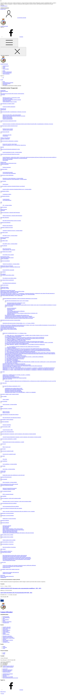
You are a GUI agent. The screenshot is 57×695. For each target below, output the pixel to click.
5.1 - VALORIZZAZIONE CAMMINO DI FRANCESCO (15, 355)
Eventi (4, 653)
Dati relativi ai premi (4, 232)
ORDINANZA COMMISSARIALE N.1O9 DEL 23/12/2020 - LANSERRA (16, 374)
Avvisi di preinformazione (11, 308)
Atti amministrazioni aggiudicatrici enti (7, 327)
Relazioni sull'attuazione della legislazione (10, 530)
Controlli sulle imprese (4, 287)
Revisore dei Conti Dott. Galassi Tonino (10, 144)
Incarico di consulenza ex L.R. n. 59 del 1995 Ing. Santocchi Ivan (14, 145)
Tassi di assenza (3, 181)
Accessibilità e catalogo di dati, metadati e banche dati (9, 569)
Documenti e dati (6, 622)
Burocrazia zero (3, 108)
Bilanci (1, 406)
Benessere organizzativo (4, 237)
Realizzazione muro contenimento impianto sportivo (14, 389)
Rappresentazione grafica (4, 256)
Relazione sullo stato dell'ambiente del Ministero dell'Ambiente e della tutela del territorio (18, 532)
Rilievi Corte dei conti (6, 446)
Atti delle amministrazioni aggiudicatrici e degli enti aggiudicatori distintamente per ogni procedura (20, 298)
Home (4, 81)
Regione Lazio (3, 9)
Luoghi (4, 652)
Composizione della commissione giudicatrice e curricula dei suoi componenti (18, 316)
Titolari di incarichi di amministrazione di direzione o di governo (14, 115)
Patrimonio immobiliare (4, 421)
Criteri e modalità (3, 396)
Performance (2, 210)
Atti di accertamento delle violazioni (9, 560)
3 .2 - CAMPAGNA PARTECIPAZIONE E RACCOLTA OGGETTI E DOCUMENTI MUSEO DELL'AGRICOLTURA (27, 348)
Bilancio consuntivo (6, 412)
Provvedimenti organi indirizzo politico (7, 275)
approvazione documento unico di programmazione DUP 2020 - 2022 (16, 592)
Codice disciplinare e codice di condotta (10, 101)
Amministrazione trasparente (8, 673)
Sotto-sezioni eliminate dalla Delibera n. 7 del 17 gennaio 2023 (11, 295)
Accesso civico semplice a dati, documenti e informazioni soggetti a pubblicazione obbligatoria (19, 565)
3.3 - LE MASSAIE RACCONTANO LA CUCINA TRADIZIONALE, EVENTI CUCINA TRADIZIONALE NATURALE (27, 349)
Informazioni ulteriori (11, 314)
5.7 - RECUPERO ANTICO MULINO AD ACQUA (14, 358)
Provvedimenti (3, 271)
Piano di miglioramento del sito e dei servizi (10, 677)
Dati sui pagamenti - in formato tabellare (10, 482)
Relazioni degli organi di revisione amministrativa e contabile (13, 441)
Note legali (5, 675)
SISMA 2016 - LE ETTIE (7, 378)
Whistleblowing (3, 577)
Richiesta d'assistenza (6, 671)
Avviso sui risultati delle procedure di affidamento (16, 311)
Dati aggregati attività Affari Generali (6, 257)
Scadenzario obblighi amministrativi (9, 106)
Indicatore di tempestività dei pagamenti (10, 488)
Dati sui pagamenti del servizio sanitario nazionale (9, 484)
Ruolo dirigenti (5, 160)
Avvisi (4, 648)
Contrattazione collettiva (4, 191)
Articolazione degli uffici (4, 131)
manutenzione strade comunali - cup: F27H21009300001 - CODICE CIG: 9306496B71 (20, 392)
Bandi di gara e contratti (4, 288)
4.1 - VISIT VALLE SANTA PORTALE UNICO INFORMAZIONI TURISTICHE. (20, 351)
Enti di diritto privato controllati (5, 251)
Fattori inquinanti (6, 527)
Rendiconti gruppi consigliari (8, 128)
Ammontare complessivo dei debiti (9, 489)
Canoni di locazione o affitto (5, 426)
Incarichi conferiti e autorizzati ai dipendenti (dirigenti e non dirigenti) (12, 186)
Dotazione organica (3, 169)
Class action (5, 459)
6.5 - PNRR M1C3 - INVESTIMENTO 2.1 (12, 360)
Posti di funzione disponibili (7, 159)
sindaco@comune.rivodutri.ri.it (8, 665)
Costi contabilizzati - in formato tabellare (10, 464)
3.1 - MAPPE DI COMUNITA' (10, 347)
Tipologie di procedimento (5, 260)
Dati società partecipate (7, 248)
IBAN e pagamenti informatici (5, 491)
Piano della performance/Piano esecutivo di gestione (12, 220)
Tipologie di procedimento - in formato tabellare (11, 263)
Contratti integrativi (6, 199)
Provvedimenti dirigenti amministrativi (9, 283)
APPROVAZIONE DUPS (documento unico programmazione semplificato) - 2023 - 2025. (20, 588)
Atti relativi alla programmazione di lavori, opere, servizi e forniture (16, 300)
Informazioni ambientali (4, 520)
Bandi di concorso (3, 207)
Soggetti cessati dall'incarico (8, 118)
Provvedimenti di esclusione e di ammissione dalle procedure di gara (17, 315)
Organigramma (5, 135)
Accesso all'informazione (7, 72)
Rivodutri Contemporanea (7, 71)
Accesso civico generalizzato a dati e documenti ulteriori (12, 566)
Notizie (4, 646)
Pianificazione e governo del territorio (7, 513)
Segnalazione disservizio (7, 670)
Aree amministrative (6, 617)
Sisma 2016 (2, 371)
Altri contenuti (3, 549)
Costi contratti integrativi (7, 200)
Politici (4, 620)
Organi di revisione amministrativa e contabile (8, 438)
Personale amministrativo (7, 621)
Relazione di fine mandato (7, 116)
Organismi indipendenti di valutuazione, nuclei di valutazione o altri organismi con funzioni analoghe (18, 433)
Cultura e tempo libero (7, 628)
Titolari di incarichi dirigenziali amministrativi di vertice (10, 149)
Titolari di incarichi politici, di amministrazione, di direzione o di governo (13, 111)
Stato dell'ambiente (6, 526)
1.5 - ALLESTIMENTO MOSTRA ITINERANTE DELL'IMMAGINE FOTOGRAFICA (23, 346)
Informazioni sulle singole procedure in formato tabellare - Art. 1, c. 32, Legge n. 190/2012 (19, 323)
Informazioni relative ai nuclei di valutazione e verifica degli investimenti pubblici (17, 501)
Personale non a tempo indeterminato (6, 175)
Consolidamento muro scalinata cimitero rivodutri (13, 388)
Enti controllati (3, 238)
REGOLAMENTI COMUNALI (6, 551)
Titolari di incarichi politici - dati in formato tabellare (12, 114)
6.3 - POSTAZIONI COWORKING (11, 359)
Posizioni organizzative (4, 164)
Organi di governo (6, 616)
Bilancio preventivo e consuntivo (6, 408)
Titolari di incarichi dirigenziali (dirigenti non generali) (9, 154)
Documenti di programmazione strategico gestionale (12, 99)
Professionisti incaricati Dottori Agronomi (7, 290)
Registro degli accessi (6, 567)
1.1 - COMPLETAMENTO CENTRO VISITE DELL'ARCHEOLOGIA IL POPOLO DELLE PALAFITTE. (24, 338)
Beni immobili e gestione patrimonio (6, 419)
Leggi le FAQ (5, 668)
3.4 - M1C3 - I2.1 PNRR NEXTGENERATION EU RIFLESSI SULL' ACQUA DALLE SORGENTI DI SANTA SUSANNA (28, 350)
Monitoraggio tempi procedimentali (6, 265)
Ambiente (4, 639)
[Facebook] (3, 77)
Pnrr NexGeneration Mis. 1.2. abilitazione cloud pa (12, 366)
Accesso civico (3, 562)
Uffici (4, 618)
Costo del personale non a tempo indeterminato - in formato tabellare (15, 179)
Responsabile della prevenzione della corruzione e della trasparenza (14, 556)
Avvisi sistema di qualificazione (12, 312)
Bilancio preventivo (6, 411)
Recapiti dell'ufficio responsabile (8, 269)
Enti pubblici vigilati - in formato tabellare (10, 243)
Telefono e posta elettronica (5, 137)
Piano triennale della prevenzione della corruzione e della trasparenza (15, 555)
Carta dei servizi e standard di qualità (6, 451)
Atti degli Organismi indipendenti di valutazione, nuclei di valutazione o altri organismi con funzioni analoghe (22, 436)
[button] (6, 65)
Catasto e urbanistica (6, 632)
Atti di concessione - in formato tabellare (10, 404)
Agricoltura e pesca (6, 642)
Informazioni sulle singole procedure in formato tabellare (10, 320)
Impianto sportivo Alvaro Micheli (8, 375)
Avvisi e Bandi (9, 310)
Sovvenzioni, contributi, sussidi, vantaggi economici (9, 394)
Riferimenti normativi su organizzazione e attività (11, 97)
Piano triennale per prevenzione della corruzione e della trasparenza (12, 93)
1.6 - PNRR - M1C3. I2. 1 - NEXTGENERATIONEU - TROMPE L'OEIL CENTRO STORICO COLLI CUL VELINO (26, 335)
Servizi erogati (3, 448)
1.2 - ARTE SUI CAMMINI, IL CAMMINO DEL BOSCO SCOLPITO (18, 339)
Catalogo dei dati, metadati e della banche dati (11, 572)
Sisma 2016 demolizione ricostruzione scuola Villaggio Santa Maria (14, 377)
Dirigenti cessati (3, 162)
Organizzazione (3, 109)
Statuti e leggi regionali (7, 100)
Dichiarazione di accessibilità (8, 676)
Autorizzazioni (5, 641)
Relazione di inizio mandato (7, 117)
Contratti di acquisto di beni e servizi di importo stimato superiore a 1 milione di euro (20, 317)
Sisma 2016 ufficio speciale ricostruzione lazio (11, 376)
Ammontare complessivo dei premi (6, 227)
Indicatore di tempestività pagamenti (6, 485)
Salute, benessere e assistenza (8, 640)
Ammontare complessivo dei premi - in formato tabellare (12, 230)
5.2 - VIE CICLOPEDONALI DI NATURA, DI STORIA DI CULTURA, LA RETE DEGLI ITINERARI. (24, 356)
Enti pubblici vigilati (4, 240)
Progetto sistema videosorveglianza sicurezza (8, 328)
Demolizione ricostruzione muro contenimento (13, 390)
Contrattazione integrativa (4, 196)
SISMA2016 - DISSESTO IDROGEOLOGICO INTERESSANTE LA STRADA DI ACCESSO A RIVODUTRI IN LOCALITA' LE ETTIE (30, 381)
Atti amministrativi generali (7, 98)
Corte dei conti (3, 443)
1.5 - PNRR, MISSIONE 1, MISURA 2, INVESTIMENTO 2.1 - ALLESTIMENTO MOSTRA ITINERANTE (25, 344)
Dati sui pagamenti (3, 479)
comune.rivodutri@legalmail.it (8, 666)
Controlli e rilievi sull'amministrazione (7, 431)
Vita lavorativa (5, 629)
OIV (1, 202)
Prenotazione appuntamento (7, 669)
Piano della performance (4, 217)
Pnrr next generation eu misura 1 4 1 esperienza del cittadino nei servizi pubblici (17, 364)
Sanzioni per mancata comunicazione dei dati (8, 120)
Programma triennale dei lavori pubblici (14, 303)
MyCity (2, 693)
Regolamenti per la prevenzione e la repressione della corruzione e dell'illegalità (17, 557)
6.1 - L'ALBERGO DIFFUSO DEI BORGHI (13, 336)
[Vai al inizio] (0, 598)
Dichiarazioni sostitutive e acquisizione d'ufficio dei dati (10, 266)
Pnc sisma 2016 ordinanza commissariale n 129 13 (11, 386)
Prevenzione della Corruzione (5, 552)
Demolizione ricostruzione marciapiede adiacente (13, 391)
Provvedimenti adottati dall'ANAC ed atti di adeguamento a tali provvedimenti (16, 559)
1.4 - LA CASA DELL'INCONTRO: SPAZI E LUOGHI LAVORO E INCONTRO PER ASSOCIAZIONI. (24, 341)
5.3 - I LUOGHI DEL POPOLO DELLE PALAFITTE (15, 357)
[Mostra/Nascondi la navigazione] (9, 42)
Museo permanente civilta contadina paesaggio (8, 329)
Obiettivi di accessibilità (7, 573)
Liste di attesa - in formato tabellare (9, 469)
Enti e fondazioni (6, 619)
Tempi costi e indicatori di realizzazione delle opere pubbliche (11, 508)
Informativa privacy (6, 674)
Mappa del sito (3, 691)
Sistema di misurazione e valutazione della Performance (10, 212)
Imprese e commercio (6, 630)
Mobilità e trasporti (6, 634)
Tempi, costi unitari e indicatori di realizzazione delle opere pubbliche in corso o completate (19, 511)
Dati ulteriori (2, 575)
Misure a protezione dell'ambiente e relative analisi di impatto (13, 529)
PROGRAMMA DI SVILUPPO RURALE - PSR (9, 292)
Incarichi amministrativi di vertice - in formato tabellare (12, 152)
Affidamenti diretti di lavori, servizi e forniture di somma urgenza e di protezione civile (22, 313)
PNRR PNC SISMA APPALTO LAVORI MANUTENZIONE (14, 363)
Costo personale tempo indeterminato (9, 173)
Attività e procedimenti (4, 258)
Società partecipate (3, 245)
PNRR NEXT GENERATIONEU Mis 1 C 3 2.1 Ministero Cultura (14, 333)
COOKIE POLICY (3, 5)
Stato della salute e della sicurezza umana (10, 531)
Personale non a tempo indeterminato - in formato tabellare (13, 178)
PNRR (4, 70)
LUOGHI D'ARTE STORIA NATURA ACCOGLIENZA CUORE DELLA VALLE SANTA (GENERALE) (24, 337)
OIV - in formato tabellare (7, 205)
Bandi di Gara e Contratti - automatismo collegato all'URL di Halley (12, 291)
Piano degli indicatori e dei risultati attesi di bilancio (9, 414)
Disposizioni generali (6, 83)
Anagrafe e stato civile (7, 627)
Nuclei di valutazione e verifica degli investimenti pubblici (10, 498)
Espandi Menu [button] (3, 90)
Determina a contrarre (11, 309)
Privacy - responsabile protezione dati (7, 576)
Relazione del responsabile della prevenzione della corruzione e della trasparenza (17, 558)
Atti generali (5, 84)
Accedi (1, 79)
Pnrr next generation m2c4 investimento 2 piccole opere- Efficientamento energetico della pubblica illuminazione (22, 365)
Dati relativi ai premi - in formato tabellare (10, 235)
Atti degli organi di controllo (8, 129)
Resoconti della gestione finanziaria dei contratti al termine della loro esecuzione (19, 318)
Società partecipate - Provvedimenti (9, 249)
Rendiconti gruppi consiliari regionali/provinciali (8, 125)
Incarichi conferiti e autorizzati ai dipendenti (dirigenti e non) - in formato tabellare (17, 189)
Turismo (4, 633)
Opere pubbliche (3, 496)
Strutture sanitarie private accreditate (6, 534)
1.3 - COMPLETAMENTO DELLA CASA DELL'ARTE (15, 340)
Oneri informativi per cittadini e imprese (7, 103)
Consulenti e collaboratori (4, 138)
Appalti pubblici (5, 631)
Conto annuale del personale (8, 172)
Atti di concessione (3, 401)
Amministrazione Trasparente (8, 82)
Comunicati (5, 647)
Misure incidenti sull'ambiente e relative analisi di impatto (13, 528)
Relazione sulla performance (5, 222)
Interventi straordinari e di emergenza (6, 541)
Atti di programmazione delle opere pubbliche (8, 503)
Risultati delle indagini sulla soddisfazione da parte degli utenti (13, 475)
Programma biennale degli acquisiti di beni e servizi (16, 302)
